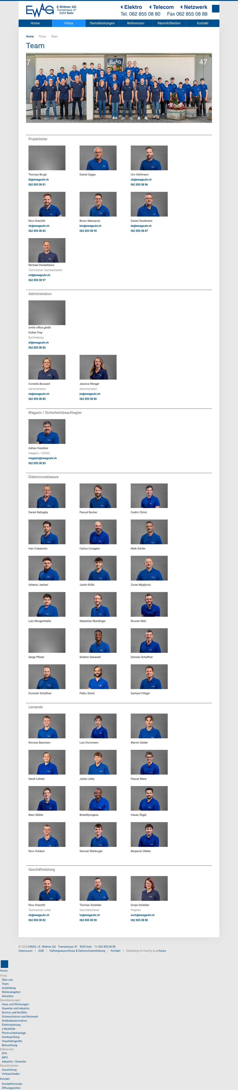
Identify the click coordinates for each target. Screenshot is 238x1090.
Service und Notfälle (14, 1012)
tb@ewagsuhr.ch (38, 179)
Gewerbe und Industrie (15, 1008)
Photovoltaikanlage (14, 1033)
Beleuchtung (9, 1045)
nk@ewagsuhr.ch (38, 226)
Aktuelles (8, 996)
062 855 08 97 (37, 280)
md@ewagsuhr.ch (39, 275)
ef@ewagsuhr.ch (38, 342)
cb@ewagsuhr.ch (38, 394)
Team (5, 984)
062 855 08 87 (139, 231)
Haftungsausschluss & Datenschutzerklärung (77, 950)
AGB (41, 950)
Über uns (7, 979)
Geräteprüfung (10, 1037)
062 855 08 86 (139, 184)
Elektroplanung (11, 1024)
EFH (4, 1053)
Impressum (26, 950)
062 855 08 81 (37, 184)
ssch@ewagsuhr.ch (143, 915)
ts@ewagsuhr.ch (90, 915)
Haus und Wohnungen (15, 1004)
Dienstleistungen (102, 23)
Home (35, 23)
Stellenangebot (11, 992)
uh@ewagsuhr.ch (141, 179)
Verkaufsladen (11, 1074)
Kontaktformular (12, 1084)
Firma (69, 23)
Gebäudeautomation (14, 1020)
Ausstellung (9, 1069)
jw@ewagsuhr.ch (90, 394)
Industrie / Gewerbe (14, 1061)
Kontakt (202, 23)
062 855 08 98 (88, 920)
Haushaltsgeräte (12, 1041)
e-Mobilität (8, 1029)
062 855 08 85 (37, 463)
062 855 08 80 (37, 399)
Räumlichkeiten (169, 23)
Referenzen (135, 23)
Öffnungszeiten (11, 1088)
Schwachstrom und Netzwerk (20, 1016)
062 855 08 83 (37, 347)
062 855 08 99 (88, 231)
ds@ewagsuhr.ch (141, 226)
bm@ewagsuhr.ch (90, 226)
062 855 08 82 (37, 231)
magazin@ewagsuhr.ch (42, 458)
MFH (5, 1057)
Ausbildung (9, 988)
